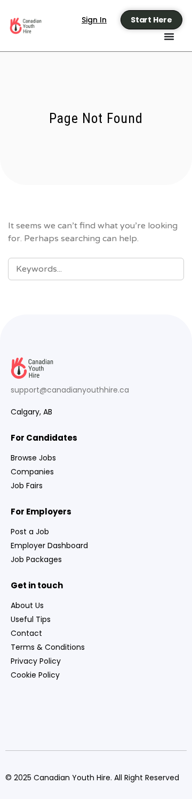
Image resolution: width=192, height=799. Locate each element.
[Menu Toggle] (169, 36)
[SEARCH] (169, 268)
